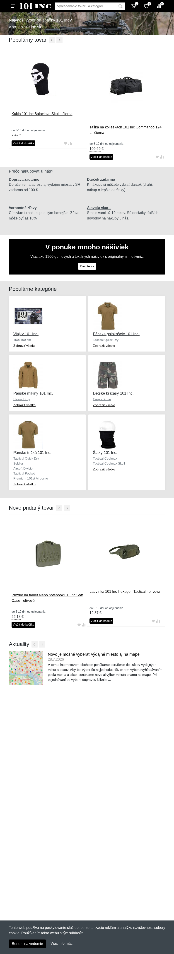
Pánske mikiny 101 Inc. (33, 393)
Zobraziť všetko (24, 345)
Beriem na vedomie (27, 944)
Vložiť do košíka (23, 143)
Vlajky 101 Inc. (26, 334)
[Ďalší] (59, 40)
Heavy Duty (21, 399)
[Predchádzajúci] (52, 40)
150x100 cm (22, 340)
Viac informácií (62, 943)
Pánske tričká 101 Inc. (32, 452)
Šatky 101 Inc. (105, 452)
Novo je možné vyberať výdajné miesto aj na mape (94, 654)
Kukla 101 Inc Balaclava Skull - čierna (42, 114)
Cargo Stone (102, 399)
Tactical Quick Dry (105, 340)
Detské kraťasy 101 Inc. (113, 393)
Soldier (18, 463)
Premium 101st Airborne (30, 478)
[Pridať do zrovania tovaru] (70, 143)
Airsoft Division (23, 468)
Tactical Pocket (24, 473)
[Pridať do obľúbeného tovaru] (65, 143)
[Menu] (13, 6)
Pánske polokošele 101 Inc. (116, 334)
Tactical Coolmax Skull (109, 463)
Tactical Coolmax (105, 458)
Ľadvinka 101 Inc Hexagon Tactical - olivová (124, 591)
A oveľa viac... (99, 208)
